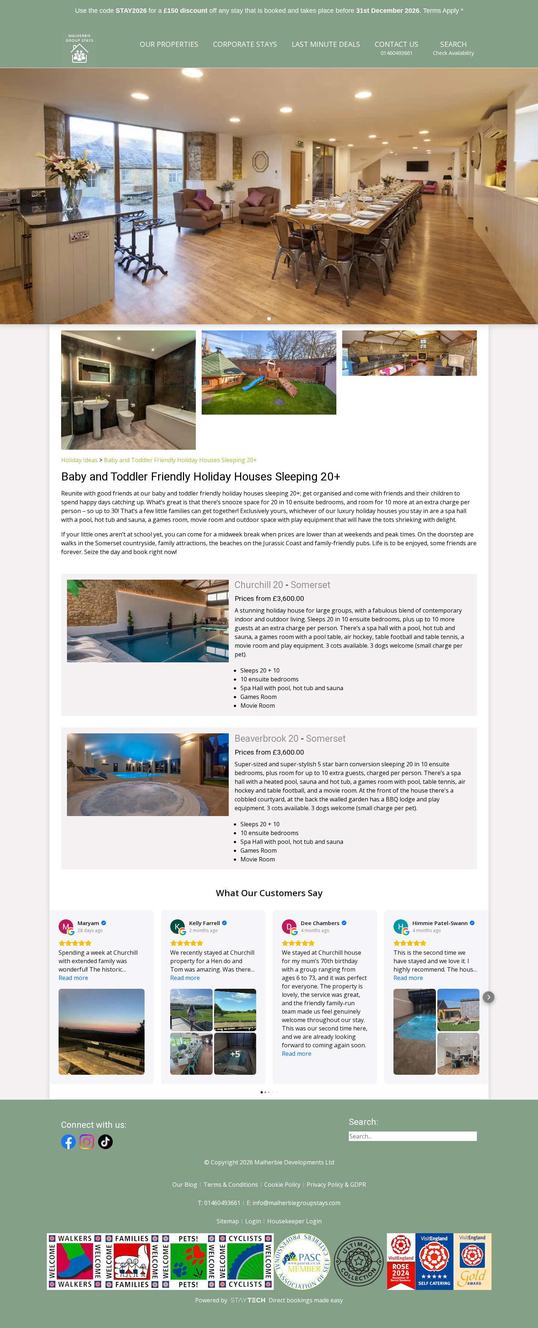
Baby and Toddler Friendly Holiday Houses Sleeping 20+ (180, 460)
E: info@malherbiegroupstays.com (293, 1203)
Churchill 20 (259, 584)
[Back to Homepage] (79, 48)
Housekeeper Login (294, 1221)
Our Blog (184, 1185)
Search (453, 47)
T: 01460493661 (219, 1203)
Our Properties (169, 44)
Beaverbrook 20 (267, 738)
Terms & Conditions (230, 1185)
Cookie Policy (282, 1185)
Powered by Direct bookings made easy (269, 1300)
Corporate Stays (245, 44)
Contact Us (396, 47)
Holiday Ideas (79, 460)
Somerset (310, 584)
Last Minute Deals (326, 44)
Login (253, 1221)
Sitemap (228, 1221)
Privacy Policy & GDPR (336, 1185)
